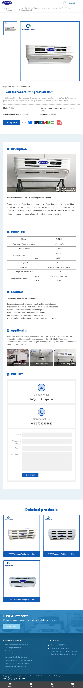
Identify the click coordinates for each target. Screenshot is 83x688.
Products (28, 8)
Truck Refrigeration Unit (59, 676)
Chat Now (11, 626)
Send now (30, 475)
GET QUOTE (11, 122)
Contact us (53, 640)
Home (21, 8)
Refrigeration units (13, 640)
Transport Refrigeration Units (45, 8)
